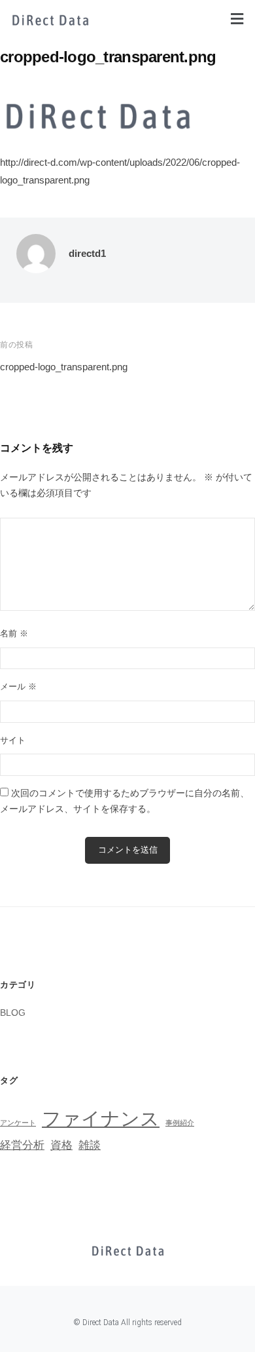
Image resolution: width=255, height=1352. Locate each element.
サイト (13, 740)
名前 (14, 633)
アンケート (18, 1123)
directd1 (87, 253)
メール (18, 686)
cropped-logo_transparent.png (64, 366)
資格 (61, 1145)
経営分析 (22, 1145)
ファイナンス (101, 1118)
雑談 (89, 1145)
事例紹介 (179, 1123)
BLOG (13, 1013)
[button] (237, 19)
